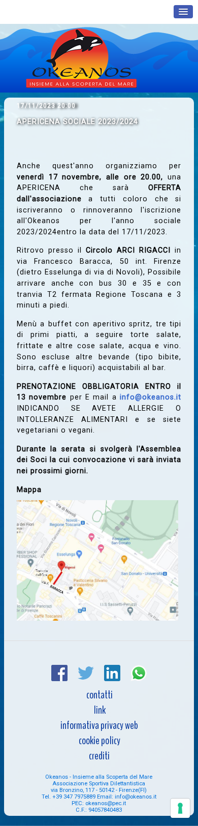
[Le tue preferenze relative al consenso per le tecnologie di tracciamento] (180, 808)
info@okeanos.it (150, 397)
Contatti (99, 694)
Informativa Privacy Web (99, 725)
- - (99, 790)
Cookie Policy (99, 740)
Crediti (99, 755)
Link (99, 710)
